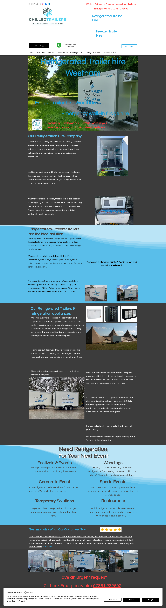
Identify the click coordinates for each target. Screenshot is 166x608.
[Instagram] (42, 4)
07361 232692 (120, 8)
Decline (131, 600)
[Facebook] (46, 4)
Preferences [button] (20, 601)
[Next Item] (134, 561)
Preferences (113, 600)
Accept (150, 600)
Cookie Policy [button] (68, 599)
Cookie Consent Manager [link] (14, 592)
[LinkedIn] (49, 4)
